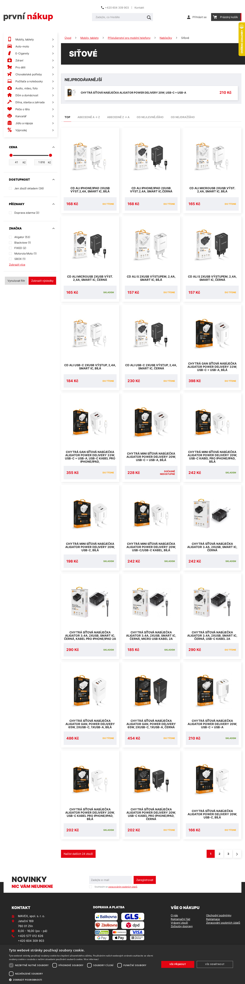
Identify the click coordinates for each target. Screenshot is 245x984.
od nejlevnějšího (150, 117)
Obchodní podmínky (218, 915)
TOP (67, 117)
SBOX (19, 259)
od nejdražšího (183, 117)
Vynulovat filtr (16, 280)
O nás (174, 915)
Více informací (91, 959)
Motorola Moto (25, 253)
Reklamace (213, 919)
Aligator (22, 237)
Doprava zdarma (26, 212)
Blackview (22, 242)
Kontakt (139, 7)
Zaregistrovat (144, 880)
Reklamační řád (180, 919)
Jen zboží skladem (29, 188)
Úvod (68, 38)
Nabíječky (166, 38)
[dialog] (122, 964)
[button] (82, 979)
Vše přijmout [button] (177, 964)
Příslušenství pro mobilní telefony (129, 38)
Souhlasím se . (116, 886)
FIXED (20, 248)
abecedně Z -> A (118, 117)
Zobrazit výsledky (42, 280)
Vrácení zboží (179, 922)
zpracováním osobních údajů (122, 886)
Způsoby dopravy (182, 926)
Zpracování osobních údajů (223, 922)
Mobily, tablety (89, 38)
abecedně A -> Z (88, 117)
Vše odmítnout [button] (214, 964)
